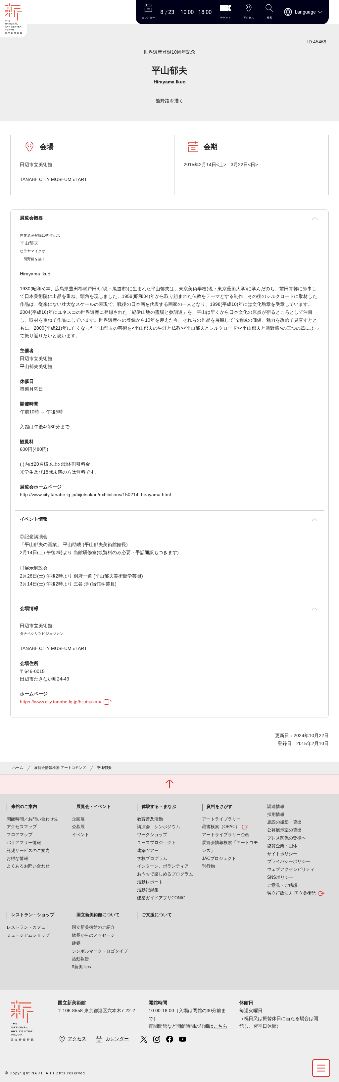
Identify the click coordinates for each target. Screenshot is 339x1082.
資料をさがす (219, 806)
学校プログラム (152, 858)
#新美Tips (81, 966)
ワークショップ (152, 834)
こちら (220, 1026)
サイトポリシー (282, 854)
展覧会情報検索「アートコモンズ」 (230, 846)
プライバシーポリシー (288, 861)
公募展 (78, 826)
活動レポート (150, 882)
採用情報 (275, 814)
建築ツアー (148, 850)
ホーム (17, 768)
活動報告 (80, 959)
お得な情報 (17, 858)
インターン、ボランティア (163, 866)
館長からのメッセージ (93, 935)
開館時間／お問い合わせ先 (32, 819)
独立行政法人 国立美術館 (291, 893)
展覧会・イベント (93, 806)
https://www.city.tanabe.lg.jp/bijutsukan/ (60, 701)
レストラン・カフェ (26, 927)
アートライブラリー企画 (225, 834)
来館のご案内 (24, 806)
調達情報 (275, 806)
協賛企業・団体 (282, 846)
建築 (76, 943)
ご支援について (157, 915)
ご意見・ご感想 (282, 885)
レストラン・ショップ (32, 915)
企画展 (78, 819)
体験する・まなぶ (159, 806)
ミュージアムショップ (28, 935)
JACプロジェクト (219, 858)
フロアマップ (19, 834)
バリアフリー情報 (24, 842)
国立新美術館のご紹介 (93, 927)
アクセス (77, 1038)
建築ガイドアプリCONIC (161, 898)
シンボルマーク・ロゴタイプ (100, 951)
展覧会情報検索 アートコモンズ (60, 768)
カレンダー (117, 1038)
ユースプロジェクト (156, 842)
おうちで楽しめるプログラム (165, 874)
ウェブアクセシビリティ (291, 869)
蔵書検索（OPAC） (221, 826)
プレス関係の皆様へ (286, 838)
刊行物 (208, 866)
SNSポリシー (280, 877)
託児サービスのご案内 (28, 850)
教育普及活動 (150, 819)
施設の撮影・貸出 (284, 822)
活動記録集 (148, 890)
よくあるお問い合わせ (28, 866)
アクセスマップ (22, 826)
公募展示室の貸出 (284, 830)
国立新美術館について (98, 915)
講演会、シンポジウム (158, 826)
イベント (80, 834)
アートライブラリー (221, 819)
